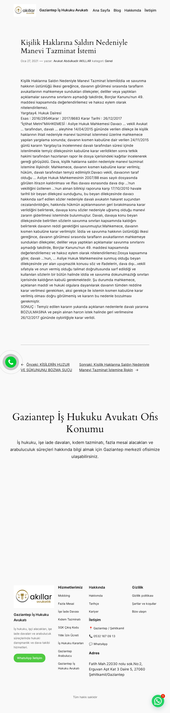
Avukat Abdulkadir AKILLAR (72, 61)
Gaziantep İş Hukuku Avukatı (63, 10)
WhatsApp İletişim (29, 658)
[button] (158, 701)
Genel (109, 61)
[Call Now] (10, 361)
